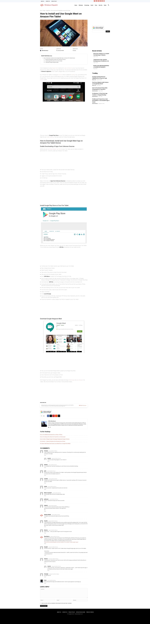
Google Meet (48, 10)
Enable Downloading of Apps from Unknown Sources (55, 59)
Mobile (65, 402)
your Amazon (80, 380)
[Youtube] (104, 1)
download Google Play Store (54, 149)
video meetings (50, 137)
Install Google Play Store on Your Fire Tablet (54, 60)
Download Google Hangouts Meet (52, 62)
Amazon (42, 79)
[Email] (59, 416)
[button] (108, 5)
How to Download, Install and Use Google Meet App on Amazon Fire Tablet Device (59, 57)
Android (73, 74)
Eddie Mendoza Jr (45, 50)
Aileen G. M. (94, 79)
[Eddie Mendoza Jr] (41, 50)
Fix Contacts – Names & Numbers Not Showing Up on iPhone (52, 441)
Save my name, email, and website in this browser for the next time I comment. (57, 603)
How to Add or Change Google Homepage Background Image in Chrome (54, 439)
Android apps (71, 380)
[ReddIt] (56, 416)
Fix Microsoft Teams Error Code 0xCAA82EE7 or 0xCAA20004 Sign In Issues (100, 100)
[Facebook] (94, 1)
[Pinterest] (98, 1)
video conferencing (68, 68)
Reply (45, 455)
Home (41, 10)
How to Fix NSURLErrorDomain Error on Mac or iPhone (51, 434)
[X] (102, 1)
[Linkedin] (96, 1)
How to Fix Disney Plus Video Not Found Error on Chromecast (52, 436)
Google (44, 10)
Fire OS (60, 74)
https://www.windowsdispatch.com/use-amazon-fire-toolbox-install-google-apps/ (61, 542)
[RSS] (100, 1)
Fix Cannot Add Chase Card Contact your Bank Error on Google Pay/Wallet (55, 443)
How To (61, 402)
